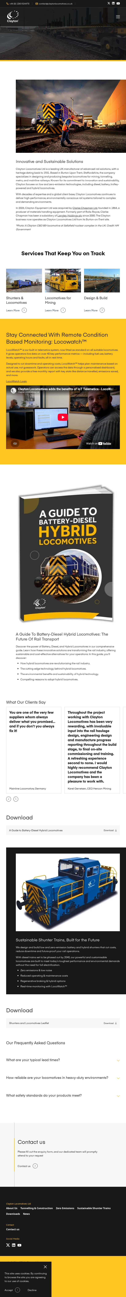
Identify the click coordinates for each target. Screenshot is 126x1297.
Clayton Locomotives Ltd (18, 1203)
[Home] (13, 17)
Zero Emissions (65, 1208)
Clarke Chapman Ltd (85, 207)
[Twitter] (109, 3)
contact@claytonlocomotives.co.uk (55, 4)
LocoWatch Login (16, 381)
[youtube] (118, 3)
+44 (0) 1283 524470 (19, 4)
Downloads (13, 1214)
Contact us (12, 1229)
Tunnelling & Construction (36, 1208)
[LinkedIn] (113, 3)
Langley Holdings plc (69, 215)
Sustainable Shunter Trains (94, 1208)
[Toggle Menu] (118, 17)
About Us (11, 1208)
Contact (10, 1224)
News (26, 1214)
